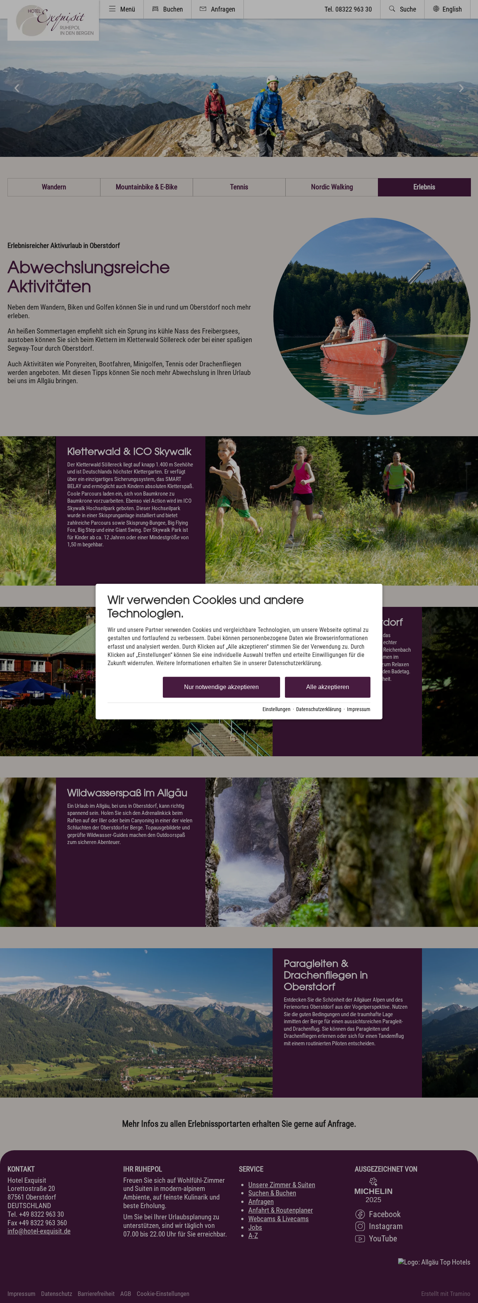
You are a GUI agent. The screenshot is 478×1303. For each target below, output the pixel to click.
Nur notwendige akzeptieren (221, 687)
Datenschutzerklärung (318, 709)
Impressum (358, 709)
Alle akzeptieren (327, 687)
